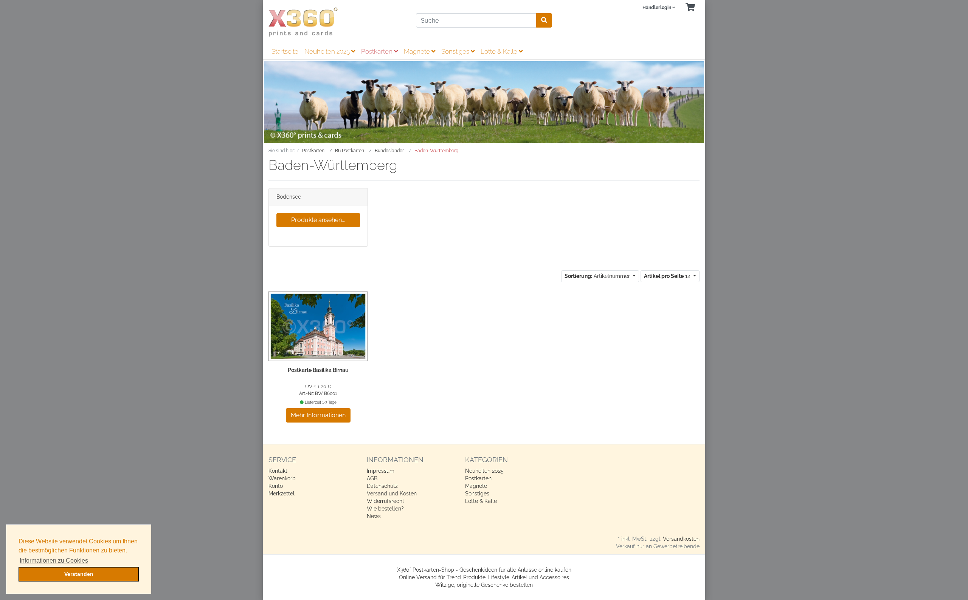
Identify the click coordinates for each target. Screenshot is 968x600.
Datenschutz (382, 486)
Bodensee (288, 197)
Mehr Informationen (318, 415)
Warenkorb (282, 478)
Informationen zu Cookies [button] (54, 560)
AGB (372, 478)
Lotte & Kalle (500, 51)
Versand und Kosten (392, 493)
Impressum (380, 471)
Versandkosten (681, 539)
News (374, 516)
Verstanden (78, 574)
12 (668, 276)
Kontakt (277, 471)
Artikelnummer (598, 276)
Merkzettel (281, 493)
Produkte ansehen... (318, 220)
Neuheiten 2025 (327, 51)
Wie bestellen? (385, 509)
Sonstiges (456, 51)
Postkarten (377, 51)
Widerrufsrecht (385, 501)
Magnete (417, 51)
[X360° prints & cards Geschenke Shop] (336, 22)
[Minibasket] (690, 8)
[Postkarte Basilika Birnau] (318, 326)
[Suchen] (544, 20)
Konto (275, 486)
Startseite (284, 51)
